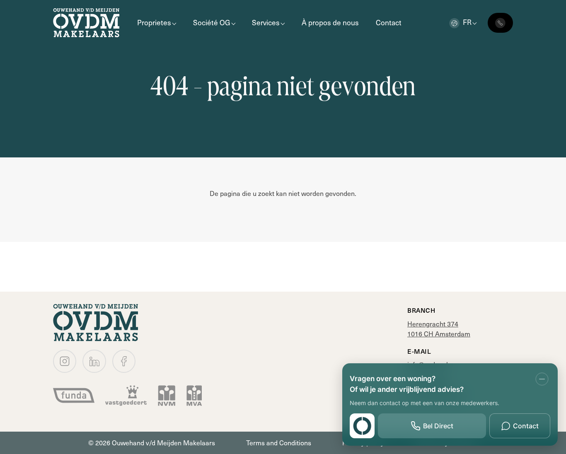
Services (266, 22)
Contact (389, 22)
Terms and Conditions (278, 442)
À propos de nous (330, 22)
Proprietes (154, 22)
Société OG (211, 22)
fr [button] (467, 22)
